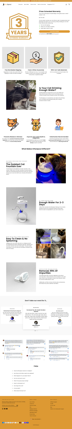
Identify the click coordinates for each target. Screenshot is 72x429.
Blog (51, 407)
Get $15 (51, 403)
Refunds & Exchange (33, 410)
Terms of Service (33, 415)
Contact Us (32, 403)
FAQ (30, 407)
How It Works (32, 401)
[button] (54, 33)
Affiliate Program (53, 401)
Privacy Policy (32, 414)
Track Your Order (33, 405)
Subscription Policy (33, 412)
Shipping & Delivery (33, 408)
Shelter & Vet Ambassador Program (57, 408)
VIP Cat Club (52, 405)
